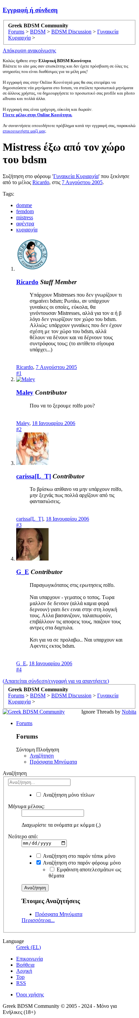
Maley (24, 392)
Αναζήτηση (42, 756)
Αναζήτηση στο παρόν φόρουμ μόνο (81, 863)
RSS (21, 983)
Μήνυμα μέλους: (26, 806)
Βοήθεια (25, 965)
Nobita (129, 712)
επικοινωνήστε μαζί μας (24, 130)
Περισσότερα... (38, 920)
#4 (19, 669)
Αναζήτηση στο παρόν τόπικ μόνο (78, 856)
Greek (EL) (28, 947)
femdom (25, 211)
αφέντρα (25, 223)
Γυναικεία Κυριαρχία (76, 176)
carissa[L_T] (33, 476)
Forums (24, 723)
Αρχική (24, 971)
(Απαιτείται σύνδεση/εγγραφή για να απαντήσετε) (56, 681)
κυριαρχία (26, 229)
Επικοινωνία (29, 959)
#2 (19, 429)
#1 (19, 373)
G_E (22, 571)
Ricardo (40, 182)
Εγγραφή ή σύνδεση (30, 10)
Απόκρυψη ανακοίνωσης (29, 50)
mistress (24, 217)
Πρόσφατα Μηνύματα (53, 762)
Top (20, 977)
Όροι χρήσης (30, 994)
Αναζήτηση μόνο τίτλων (68, 795)
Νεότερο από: (23, 836)
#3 (19, 525)
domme (24, 205)
